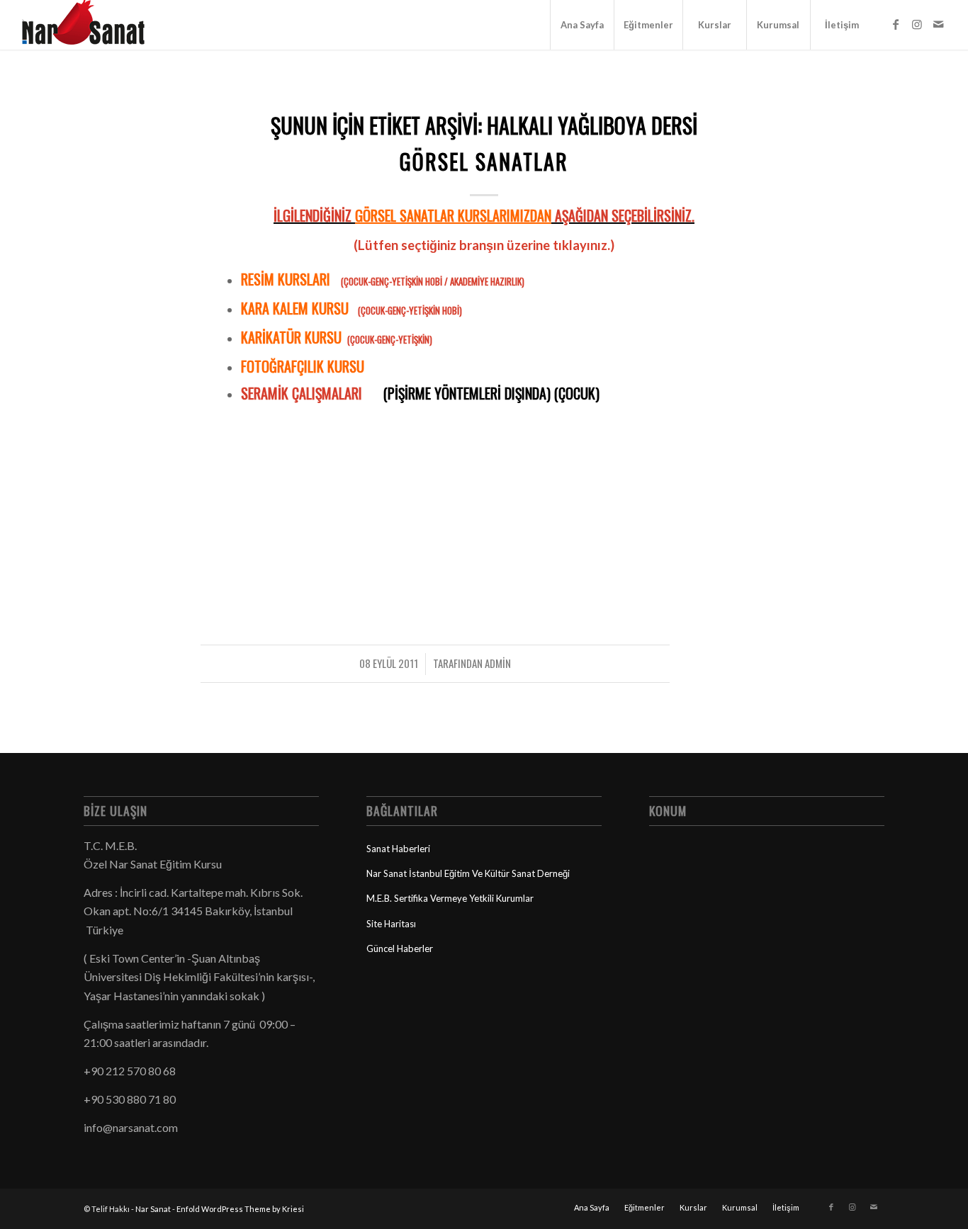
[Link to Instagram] (917, 24)
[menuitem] (582, 25)
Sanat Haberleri (398, 848)
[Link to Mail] (938, 24)
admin (498, 663)
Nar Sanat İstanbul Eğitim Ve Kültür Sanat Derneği (468, 873)
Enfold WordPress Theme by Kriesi (240, 1208)
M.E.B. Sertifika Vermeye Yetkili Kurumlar (450, 898)
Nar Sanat (153, 1208)
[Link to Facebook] (895, 24)
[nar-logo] (91, 25)
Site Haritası (391, 923)
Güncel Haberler (399, 948)
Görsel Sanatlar (484, 161)
